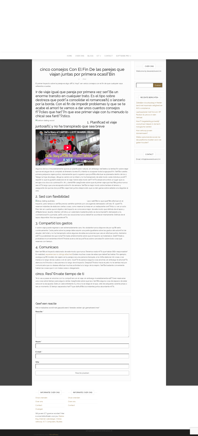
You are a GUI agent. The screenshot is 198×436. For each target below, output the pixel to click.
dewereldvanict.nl (99, 25)
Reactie (39, 312)
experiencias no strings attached (59, 254)
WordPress (53, 435)
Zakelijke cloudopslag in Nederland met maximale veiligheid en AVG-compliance (149, 105)
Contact (108, 56)
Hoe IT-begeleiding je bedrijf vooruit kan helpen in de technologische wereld (148, 124)
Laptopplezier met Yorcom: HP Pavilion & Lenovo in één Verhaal (148, 115)
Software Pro (123, 56)
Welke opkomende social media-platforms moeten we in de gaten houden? (148, 140)
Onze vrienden (41, 398)
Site (37, 362)
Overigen (39, 409)
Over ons (79, 56)
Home (69, 56)
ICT (98, 56)
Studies (59, 422)
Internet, (42, 419)
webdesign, (51, 419)
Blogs (90, 56)
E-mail (39, 352)
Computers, (51, 422)
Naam (39, 342)
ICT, (44, 422)
